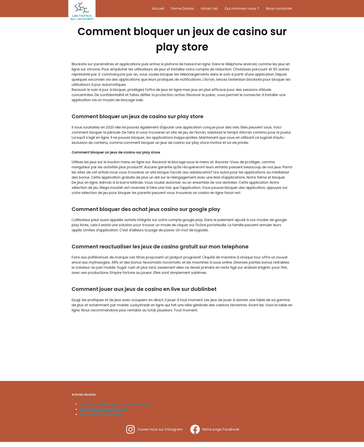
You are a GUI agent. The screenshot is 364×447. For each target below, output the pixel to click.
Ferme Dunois (182, 8)
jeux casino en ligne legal (100, 414)
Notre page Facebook (220, 429)
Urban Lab (209, 8)
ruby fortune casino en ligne (103, 409)
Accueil (158, 8)
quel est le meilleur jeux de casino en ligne (114, 404)
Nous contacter (279, 8)
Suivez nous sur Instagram (160, 429)
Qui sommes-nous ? (242, 8)
